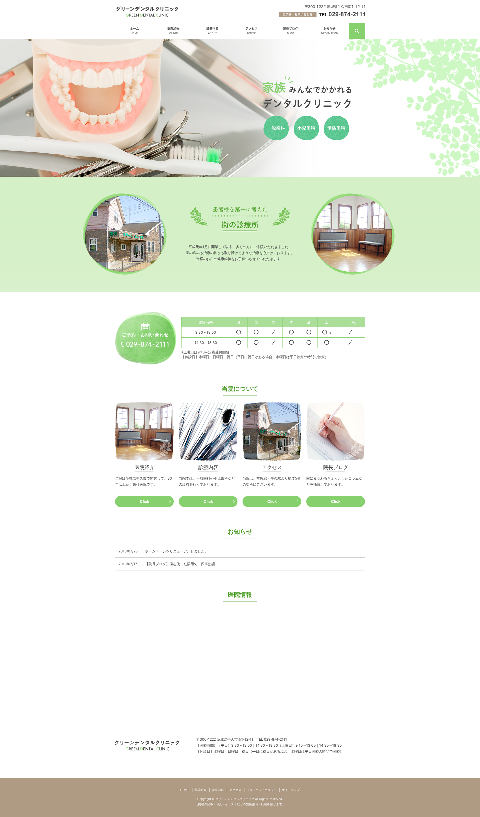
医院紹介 (174, 31)
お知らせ (329, 31)
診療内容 (212, 31)
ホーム (134, 31)
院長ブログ (290, 31)
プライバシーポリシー (261, 790)
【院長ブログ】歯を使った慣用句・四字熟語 (180, 564)
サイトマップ (291, 790)
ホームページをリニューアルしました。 (176, 551)
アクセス (252, 31)
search (364, 30)
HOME (184, 790)
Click (144, 501)
